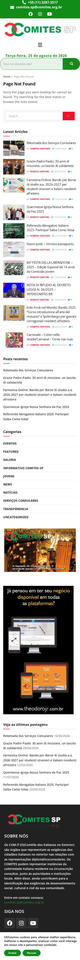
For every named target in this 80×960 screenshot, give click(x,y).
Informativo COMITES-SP (23, 468)
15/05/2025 (60, 249)
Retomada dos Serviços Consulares (51, 143)
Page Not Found (23, 76)
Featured (11, 451)
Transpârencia (15, 509)
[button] (40, 45)
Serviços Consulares (20, 501)
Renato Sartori (39, 171)
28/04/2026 (59, 171)
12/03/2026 (60, 199)
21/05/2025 (60, 235)
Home (6, 76)
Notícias (10, 492)
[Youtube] (49, 14)
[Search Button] (69, 116)
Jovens (8, 476)
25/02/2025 (60, 326)
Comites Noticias (40, 148)
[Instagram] (40, 14)
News (7, 484)
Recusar (31, 953)
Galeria (9, 460)
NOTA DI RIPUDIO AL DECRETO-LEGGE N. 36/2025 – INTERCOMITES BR (49, 289)
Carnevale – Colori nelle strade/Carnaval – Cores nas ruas (50, 336)
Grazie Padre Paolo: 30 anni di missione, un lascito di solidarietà (50, 163)
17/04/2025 (59, 277)
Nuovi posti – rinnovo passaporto (50, 244)
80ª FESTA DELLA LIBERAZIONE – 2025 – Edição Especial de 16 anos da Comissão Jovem (51, 267)
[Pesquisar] (71, 64)
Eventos (10, 443)
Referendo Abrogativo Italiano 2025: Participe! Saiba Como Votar (51, 227)
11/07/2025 (59, 217)
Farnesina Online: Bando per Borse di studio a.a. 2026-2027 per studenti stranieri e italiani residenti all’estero (51, 186)
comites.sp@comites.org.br (24, 902)
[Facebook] (30, 14)
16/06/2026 (60, 148)
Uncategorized (15, 517)
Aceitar (12, 953)
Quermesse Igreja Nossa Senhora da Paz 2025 (36, 407)
